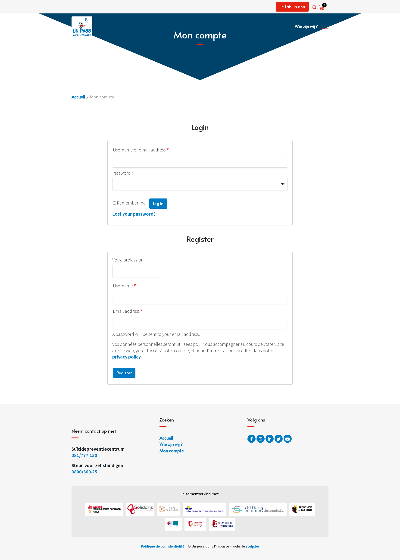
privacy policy (126, 357)
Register (124, 372)
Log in (158, 203)
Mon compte (171, 450)
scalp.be (252, 546)
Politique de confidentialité (162, 546)
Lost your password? (134, 214)
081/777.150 (85, 455)
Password (122, 173)
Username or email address (141, 150)
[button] (315, 7)
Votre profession (128, 260)
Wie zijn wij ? (306, 26)
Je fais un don (292, 6)
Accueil (78, 97)
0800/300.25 (84, 472)
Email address (128, 311)
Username (124, 286)
